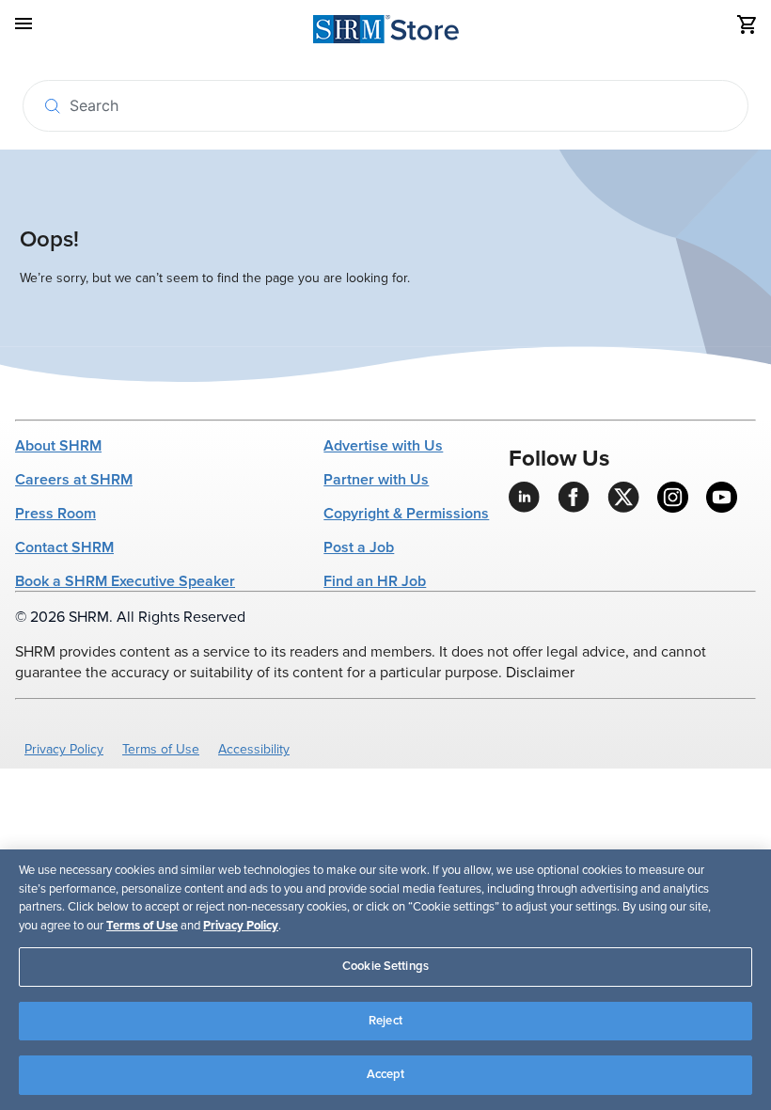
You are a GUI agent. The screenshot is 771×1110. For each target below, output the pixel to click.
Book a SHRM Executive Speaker (125, 581)
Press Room (55, 513)
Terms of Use (160, 749)
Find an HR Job (374, 581)
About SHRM (58, 445)
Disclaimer (540, 672)
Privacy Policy (63, 749)
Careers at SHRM (74, 479)
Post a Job (358, 547)
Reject (385, 1020)
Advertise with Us (383, 445)
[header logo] (386, 32)
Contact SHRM (64, 547)
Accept (386, 1074)
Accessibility (254, 749)
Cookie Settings (385, 966)
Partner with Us (376, 479)
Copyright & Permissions (406, 513)
